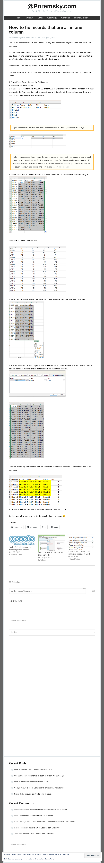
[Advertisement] (52, 656)
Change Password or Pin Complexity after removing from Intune (39, 788)
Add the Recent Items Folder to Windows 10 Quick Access (52, 822)
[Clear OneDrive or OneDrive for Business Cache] (51, 543)
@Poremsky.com (52, 6)
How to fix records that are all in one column (31, 782)
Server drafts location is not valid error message (32, 794)
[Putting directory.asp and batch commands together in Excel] (80, 543)
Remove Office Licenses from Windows (37, 816)
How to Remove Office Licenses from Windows (33, 770)
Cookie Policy (49, 859)
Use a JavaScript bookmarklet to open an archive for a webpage (39, 776)
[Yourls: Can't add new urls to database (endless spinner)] (22, 541)
